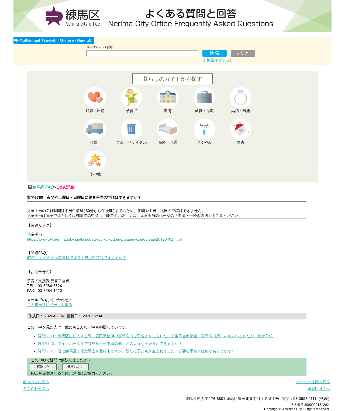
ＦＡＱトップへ (36, 388)
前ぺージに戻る (36, 382)
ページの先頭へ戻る (313, 382)
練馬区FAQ (43, 187)
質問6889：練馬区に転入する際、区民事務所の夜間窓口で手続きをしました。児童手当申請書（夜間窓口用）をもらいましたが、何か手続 (155, 336)
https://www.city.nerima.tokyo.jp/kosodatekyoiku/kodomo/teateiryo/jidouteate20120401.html (104, 239)
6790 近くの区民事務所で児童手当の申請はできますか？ (76, 257)
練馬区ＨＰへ (319, 388)
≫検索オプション (218, 60)
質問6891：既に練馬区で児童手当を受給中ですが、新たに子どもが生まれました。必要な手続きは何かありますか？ (136, 351)
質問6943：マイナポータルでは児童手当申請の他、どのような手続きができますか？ (110, 343)
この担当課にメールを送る (49, 304)
